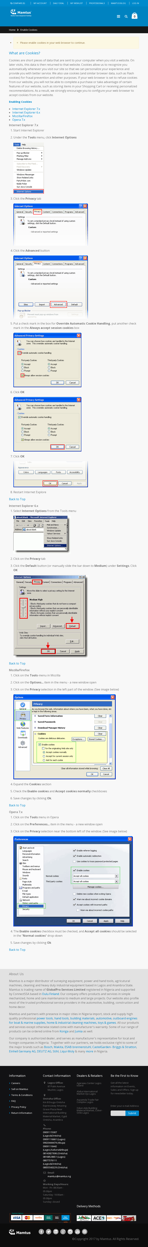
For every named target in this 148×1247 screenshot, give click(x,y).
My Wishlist (76, 3)
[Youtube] (77, 1231)
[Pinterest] (84, 1231)
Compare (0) (19, 3)
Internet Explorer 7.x (26, 109)
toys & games (107, 1023)
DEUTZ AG (44, 1051)
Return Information (21, 1113)
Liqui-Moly (67, 1051)
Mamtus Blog (118, 3)
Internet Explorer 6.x (26, 112)
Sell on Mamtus (19, 1089)
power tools (45, 1018)
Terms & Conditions (22, 1095)
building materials (82, 1018)
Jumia (78, 1031)
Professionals (97, 3)
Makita (58, 1047)
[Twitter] (48, 1231)
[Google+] (63, 1231)
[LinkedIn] (55, 1231)
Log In (135, 3)
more (89, 1051)
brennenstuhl (81, 1047)
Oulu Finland (50, 994)
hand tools (61, 1018)
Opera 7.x (18, 120)
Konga (64, 1031)
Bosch (48, 1047)
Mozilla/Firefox (22, 116)
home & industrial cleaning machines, (72, 1023)
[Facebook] (41, 1231)
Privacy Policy (18, 1107)
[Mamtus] (21, 12)
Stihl (56, 1051)
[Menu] (118, 16)
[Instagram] (70, 1231)
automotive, (104, 1018)
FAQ (13, 1101)
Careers (15, 1083)
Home (12, 29)
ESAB (68, 1047)
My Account (40, 3)
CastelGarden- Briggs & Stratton (114, 1047)
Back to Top (17, 499)
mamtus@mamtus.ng (59, 1176)
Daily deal (58, 3)
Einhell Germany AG (22, 1051)
